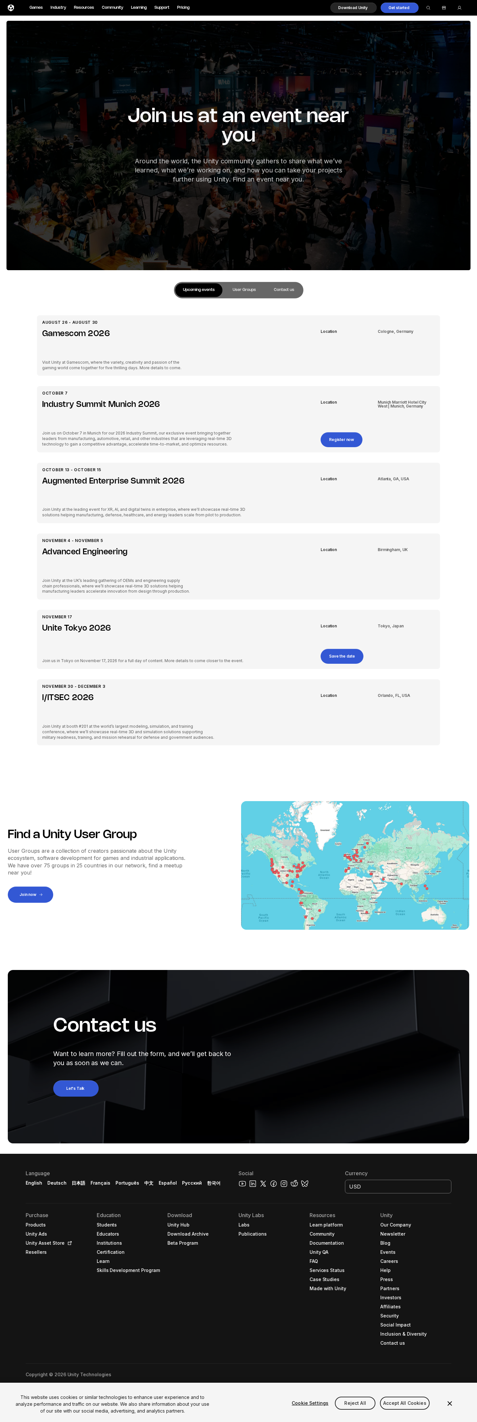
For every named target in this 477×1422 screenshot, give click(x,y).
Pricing (183, 7)
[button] (353, 8)
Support (161, 7)
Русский (192, 1183)
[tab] (198, 290)
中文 (148, 1183)
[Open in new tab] (68, 1243)
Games (36, 7)
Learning (139, 7)
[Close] (450, 1403)
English (34, 1183)
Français (101, 1183)
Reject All (355, 1403)
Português (127, 1183)
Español (168, 1183)
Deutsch (57, 1183)
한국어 (214, 1183)
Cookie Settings (310, 1403)
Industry (58, 7)
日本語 (78, 1183)
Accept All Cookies (404, 1403)
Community (112, 7)
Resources (84, 7)
